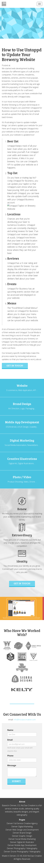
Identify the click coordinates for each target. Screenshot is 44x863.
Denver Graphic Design (22, 836)
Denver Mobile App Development (22, 845)
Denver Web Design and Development (22, 829)
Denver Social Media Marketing (22, 839)
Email (10, 739)
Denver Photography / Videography (22, 848)
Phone (10, 755)
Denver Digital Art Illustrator (22, 842)
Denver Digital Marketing (22, 826)
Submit (16, 781)
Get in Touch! (14, 365)
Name (10, 730)
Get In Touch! (22, 583)
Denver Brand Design (22, 832)
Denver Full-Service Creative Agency (22, 823)
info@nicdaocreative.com (25, 719)
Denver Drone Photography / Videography (22, 851)
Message (11, 765)
